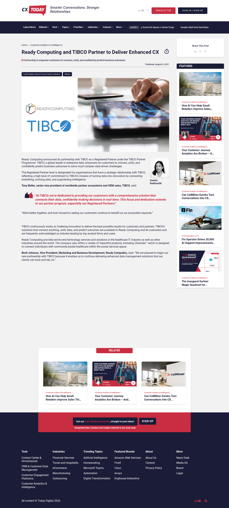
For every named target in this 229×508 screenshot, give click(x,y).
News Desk (182, 457)
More (119, 27)
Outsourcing (60, 478)
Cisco (117, 468)
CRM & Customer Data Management (35, 468)
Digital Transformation (96, 478)
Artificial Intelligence (95, 457)
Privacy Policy (154, 468)
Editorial (44, 27)
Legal (179, 473)
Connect (108, 27)
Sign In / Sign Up (192, 10)
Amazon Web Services (127, 457)
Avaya (118, 473)
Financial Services (63, 457)
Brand (179, 468)
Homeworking (91, 462)
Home (24, 45)
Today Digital (45, 500)
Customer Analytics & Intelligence (41, 74)
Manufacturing (61, 473)
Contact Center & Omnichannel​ (31, 459)
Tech (55, 27)
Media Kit (182, 462)
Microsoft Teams (93, 468)
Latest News (29, 27)
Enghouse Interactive (126, 478)
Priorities (79, 27)
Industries (94, 27)
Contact (150, 462)
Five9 (117, 462)
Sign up (147, 421)
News (67, 74)
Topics (66, 27)
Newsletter (163, 10)
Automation (90, 473)
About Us (151, 457)
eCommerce (60, 468)
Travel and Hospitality (65, 462)
